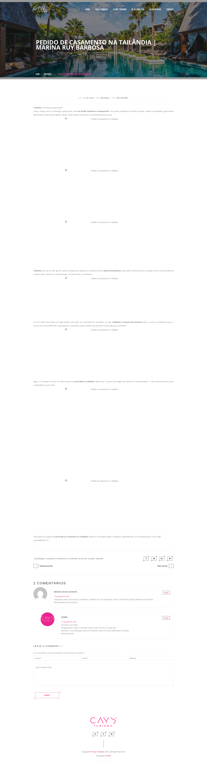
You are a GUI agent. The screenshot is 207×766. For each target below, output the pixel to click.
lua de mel (82, 558)
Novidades (47, 74)
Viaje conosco (101, 9)
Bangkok (41, 558)
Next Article (163, 566)
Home (88, 9)
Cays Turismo (98, 751)
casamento (50, 558)
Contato (169, 9)
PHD (109, 755)
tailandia (99, 558)
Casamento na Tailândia (66, 558)
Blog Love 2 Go (138, 9)
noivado (91, 558)
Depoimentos (155, 9)
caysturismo (122, 98)
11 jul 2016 (89, 98)
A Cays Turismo (119, 9)
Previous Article (45, 566)
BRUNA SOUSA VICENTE (65, 592)
